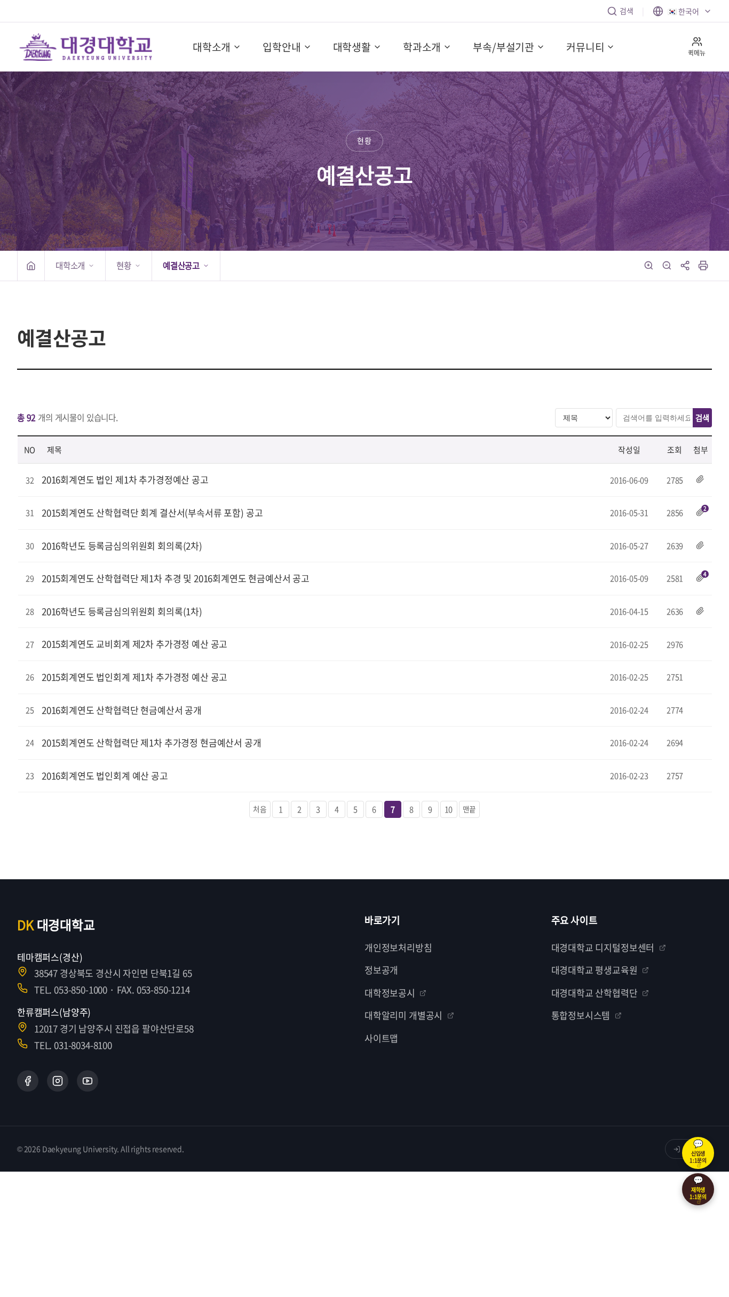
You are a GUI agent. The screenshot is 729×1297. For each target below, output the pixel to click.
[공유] (685, 265)
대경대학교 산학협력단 (594, 992)
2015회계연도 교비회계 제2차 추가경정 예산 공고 (134, 643)
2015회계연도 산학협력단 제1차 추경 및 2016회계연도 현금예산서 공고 (176, 578)
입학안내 (281, 46)
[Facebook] (27, 1081)
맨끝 (470, 808)
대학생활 (352, 46)
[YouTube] (87, 1081)
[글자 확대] (648, 265)
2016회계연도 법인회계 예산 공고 (105, 775)
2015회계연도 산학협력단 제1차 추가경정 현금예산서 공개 (152, 742)
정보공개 (381, 969)
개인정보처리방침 (398, 947)
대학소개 (212, 46)
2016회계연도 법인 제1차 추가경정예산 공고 (125, 479)
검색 (626, 10)
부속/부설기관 (503, 46)
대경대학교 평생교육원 (594, 969)
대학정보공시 (389, 992)
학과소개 (422, 46)
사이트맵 (381, 1038)
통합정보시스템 (581, 1015)
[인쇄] (703, 265)
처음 (260, 808)
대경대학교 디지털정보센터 (603, 947)
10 (449, 809)
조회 (674, 450)
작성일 (629, 450)
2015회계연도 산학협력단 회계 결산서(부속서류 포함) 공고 (152, 512)
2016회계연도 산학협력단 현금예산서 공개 (122, 710)
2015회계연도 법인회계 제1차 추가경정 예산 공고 (134, 676)
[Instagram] (57, 1081)
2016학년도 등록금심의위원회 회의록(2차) (122, 545)
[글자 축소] (667, 265)
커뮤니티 (585, 46)
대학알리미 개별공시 (403, 1015)
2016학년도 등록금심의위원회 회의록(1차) (122, 611)
